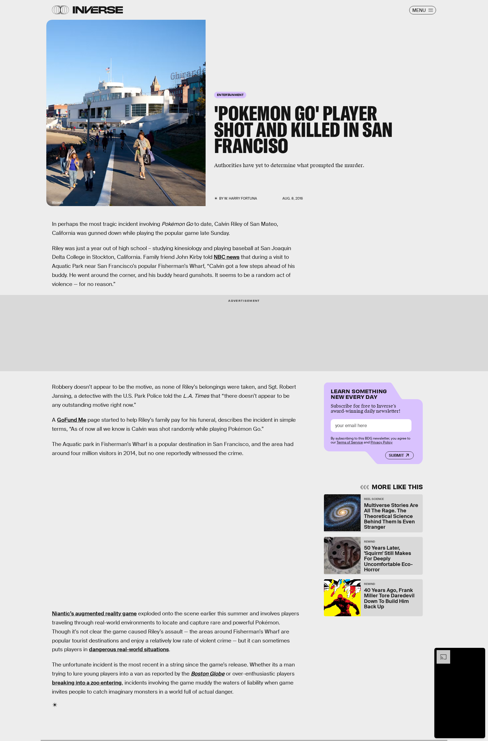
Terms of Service (350, 442)
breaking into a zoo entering (87, 682)
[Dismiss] (478, 653)
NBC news (226, 257)
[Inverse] (98, 10)
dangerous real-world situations (129, 649)
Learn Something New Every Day (359, 393)
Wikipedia (57, 202)
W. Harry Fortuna (240, 198)
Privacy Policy (382, 442)
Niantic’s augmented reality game (94, 613)
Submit (396, 455)
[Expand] (440, 653)
